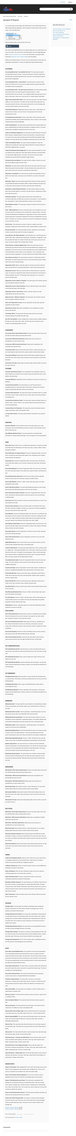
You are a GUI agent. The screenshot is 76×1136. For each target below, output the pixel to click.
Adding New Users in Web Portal (18, 56)
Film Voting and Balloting (58, 32)
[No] (21, 1114)
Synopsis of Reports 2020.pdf (11, 1109)
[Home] (8, 9)
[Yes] (18, 1114)
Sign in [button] (70, 2)
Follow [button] (70, 19)
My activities (62, 2)
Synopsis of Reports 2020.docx (12, 1107)
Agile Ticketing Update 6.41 (59, 30)
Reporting (26, 16)
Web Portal (20, 16)
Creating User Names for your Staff (16, 54)
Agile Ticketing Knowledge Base (9, 16)
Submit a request (19, 1117)
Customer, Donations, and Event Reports (62, 29)
